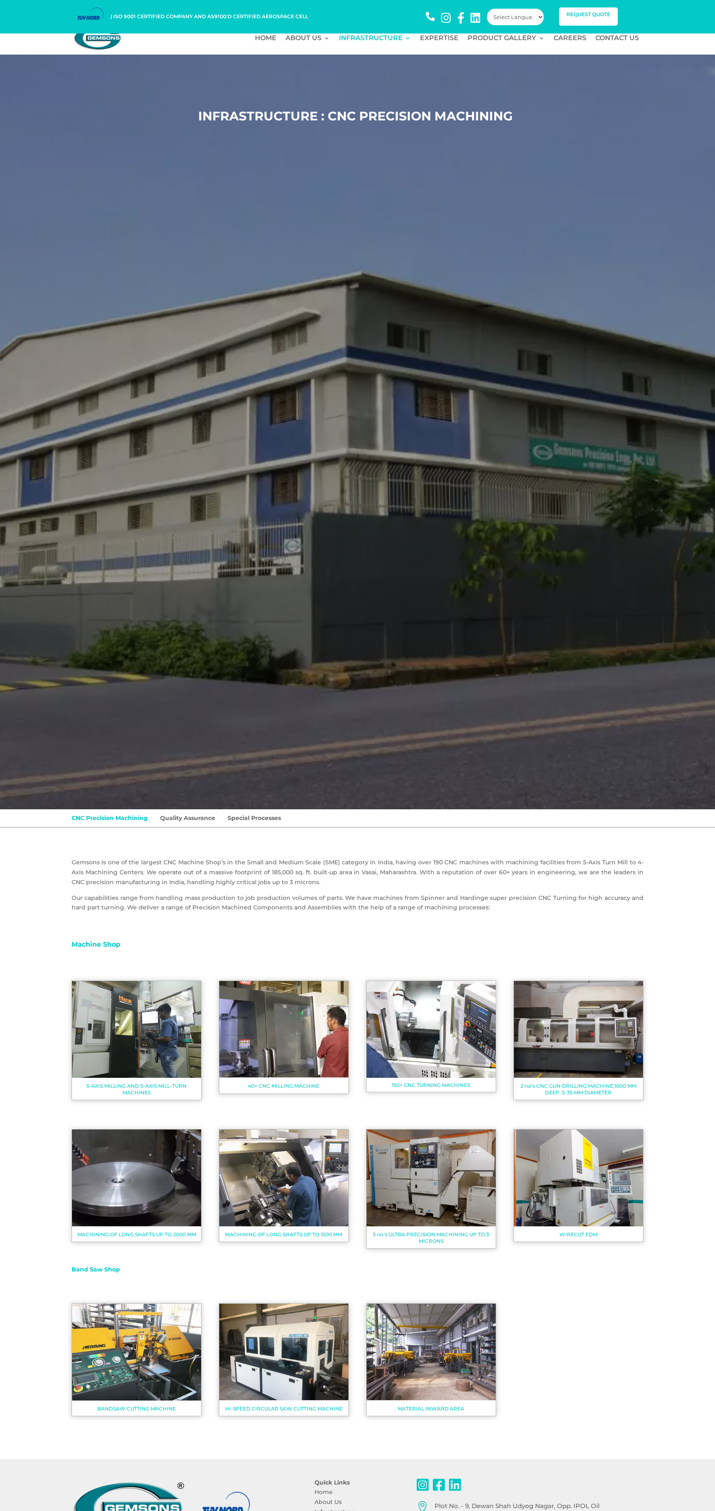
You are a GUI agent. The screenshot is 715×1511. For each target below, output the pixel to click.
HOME (265, 38)
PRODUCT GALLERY (502, 38)
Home (323, 1492)
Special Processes (254, 818)
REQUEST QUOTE (588, 14)
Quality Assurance (187, 818)
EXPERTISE (439, 38)
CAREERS (570, 38)
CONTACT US (617, 38)
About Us (328, 1502)
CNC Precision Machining (110, 818)
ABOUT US (304, 38)
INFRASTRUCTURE (371, 38)
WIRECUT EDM (578, 1234)
